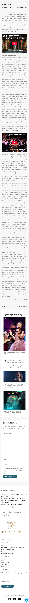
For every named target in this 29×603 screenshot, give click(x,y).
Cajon (2, 566)
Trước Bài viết (5, 306)
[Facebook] (9, 599)
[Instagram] (14, 599)
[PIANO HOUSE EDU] (3, 3)
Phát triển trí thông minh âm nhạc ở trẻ (14, 353)
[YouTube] (19, 599)
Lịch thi (3, 545)
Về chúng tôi (4, 543)
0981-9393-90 (18, 504)
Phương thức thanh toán (7, 549)
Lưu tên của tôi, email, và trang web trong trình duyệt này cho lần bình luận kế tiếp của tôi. (13, 471)
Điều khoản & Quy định (7, 553)
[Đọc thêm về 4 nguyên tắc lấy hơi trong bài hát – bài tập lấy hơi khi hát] (15, 360)
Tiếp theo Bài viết (23, 306)
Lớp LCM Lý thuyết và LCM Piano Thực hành (12, 547)
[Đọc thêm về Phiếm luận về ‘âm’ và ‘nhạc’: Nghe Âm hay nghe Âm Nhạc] (15, 400)
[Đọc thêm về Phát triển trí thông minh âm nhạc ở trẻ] (15, 334)
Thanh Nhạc (4, 564)
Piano (2, 560)
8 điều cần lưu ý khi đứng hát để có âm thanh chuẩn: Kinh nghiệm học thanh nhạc (14, 386)
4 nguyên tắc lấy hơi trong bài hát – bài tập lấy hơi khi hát (14, 366)
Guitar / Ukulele (5, 562)
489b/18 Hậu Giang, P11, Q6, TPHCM (13, 498)
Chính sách (4, 551)
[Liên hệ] (26, 600)
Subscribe (7, 586)
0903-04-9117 (10, 504)
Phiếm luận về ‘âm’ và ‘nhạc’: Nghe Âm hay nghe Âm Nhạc (13, 412)
